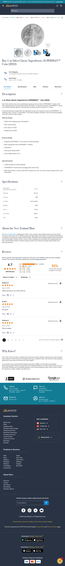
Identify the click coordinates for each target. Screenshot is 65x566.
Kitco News (6, 485)
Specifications (22, 87)
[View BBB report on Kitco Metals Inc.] (9, 379)
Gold (4, 455)
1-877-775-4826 (17, 80)
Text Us (42, 386)
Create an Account (8, 438)
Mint (34, 87)
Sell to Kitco (19, 459)
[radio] (32, 264)
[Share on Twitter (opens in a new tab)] (11, 295)
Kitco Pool (19, 457)
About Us (6, 480)
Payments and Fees (9, 430)
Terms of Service (52, 527)
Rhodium (6, 464)
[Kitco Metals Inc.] (10, 410)
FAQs (5, 424)
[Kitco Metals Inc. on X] (35, 510)
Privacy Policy (17, 521)
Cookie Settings (47, 521)
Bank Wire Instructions (10, 432)
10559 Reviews (11, 271)
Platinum (6, 459)
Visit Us (42, 397)
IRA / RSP (19, 466)
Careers (5, 483)
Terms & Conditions (28, 521)
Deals (18, 455)
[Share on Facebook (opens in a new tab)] (8, 295)
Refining (18, 461)
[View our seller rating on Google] (54, 379)
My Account (6, 422)
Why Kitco (58, 87)
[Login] (57, 5)
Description (7, 87)
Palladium (6, 461)
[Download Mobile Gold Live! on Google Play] (26, 540)
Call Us (11, 386)
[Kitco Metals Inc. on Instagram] (29, 510)
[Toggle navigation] (61, 93)
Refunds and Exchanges (10, 428)
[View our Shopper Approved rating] (31, 378)
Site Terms (38, 521)
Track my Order (8, 436)
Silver (5, 457)
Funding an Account (9, 434)
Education (6, 440)
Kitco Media (6, 487)
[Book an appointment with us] (35, 399)
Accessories (7, 468)
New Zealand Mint (10, 234)
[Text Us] (35, 389)
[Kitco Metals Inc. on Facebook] (23, 510)
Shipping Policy (8, 426)
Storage (18, 464)
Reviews (45, 87)
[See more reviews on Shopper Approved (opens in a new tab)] (13, 295)
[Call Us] (6, 389)
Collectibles (6, 466)
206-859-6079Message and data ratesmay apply (45, 390)
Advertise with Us (8, 489)
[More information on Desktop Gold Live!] (27, 550)
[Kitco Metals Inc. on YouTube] (42, 510)
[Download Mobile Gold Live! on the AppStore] (38, 540)
